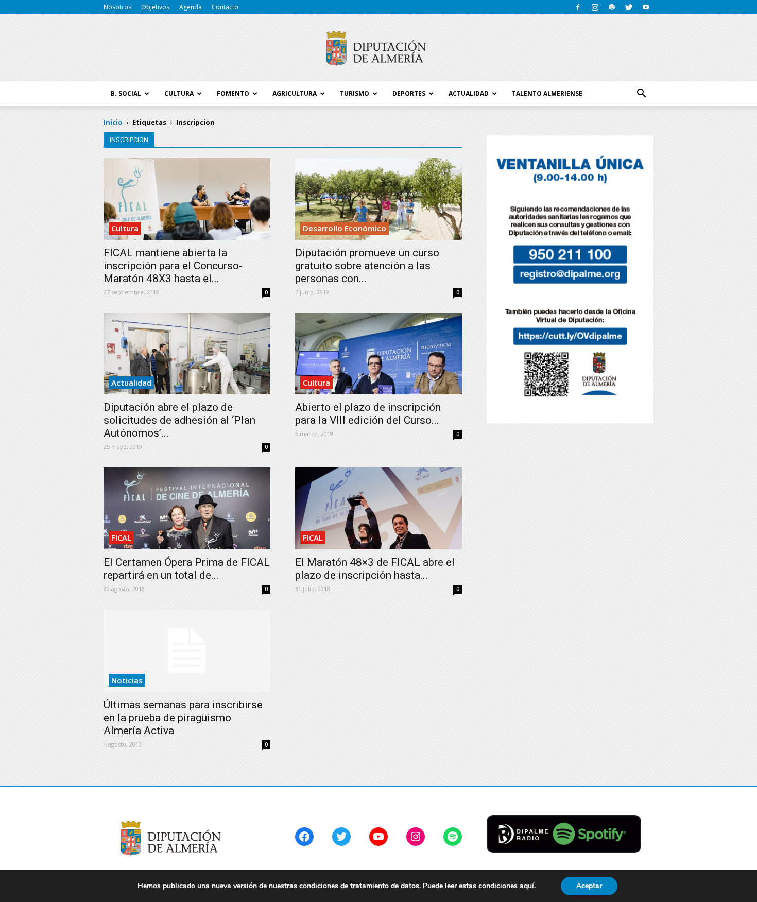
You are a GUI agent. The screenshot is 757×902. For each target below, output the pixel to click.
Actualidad (131, 382)
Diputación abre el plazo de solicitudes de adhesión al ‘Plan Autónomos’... (179, 420)
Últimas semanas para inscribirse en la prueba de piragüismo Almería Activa (183, 718)
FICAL (121, 537)
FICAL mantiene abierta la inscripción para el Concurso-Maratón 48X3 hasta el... (173, 266)
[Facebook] (578, 7)
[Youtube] (645, 7)
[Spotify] (612, 7)
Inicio (113, 122)
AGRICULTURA (294, 93)
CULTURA (179, 93)
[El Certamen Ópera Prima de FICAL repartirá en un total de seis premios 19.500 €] (187, 508)
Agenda (190, 7)
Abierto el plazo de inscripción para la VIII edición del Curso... (368, 413)
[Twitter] (628, 7)
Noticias (127, 680)
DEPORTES (408, 93)
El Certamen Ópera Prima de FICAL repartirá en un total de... (187, 568)
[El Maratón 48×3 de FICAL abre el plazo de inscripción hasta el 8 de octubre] (378, 508)
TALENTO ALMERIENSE (547, 93)
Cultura (125, 228)
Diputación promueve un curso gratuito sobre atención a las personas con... (367, 266)
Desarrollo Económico (344, 228)
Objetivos (155, 7)
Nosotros (117, 7)
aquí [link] (527, 886)
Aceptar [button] (589, 886)
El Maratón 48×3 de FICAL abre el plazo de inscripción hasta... (375, 568)
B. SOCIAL (126, 93)
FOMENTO (233, 93)
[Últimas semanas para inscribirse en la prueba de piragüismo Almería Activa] (187, 651)
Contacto (225, 7)
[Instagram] (595, 7)
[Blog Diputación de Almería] (378, 48)
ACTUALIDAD (469, 93)
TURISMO (354, 93)
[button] (641, 93)
